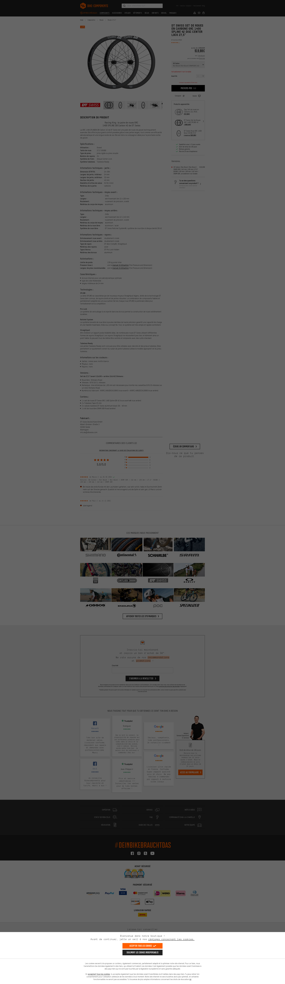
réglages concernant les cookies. (171, 939)
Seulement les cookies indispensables (143, 952)
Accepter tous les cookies (140, 945)
